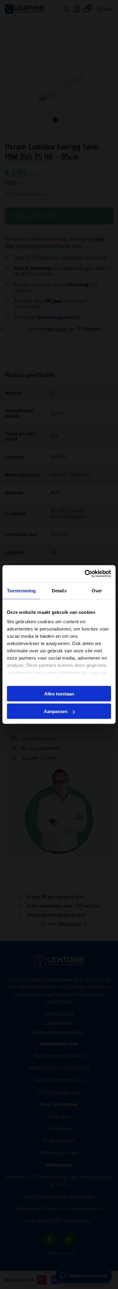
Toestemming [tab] (21, 590)
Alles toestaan (59, 693)
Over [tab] (97, 590)
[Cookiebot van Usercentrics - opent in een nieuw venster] (85, 574)
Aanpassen (55, 711)
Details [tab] (59, 590)
